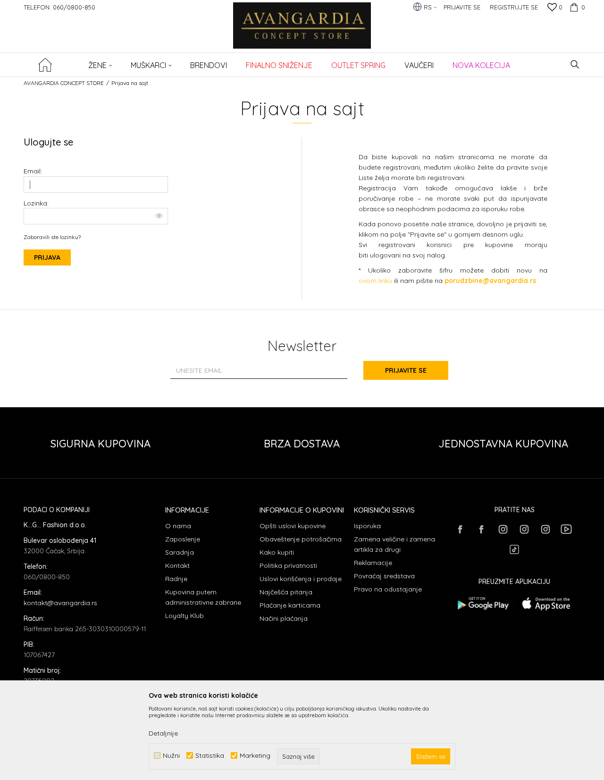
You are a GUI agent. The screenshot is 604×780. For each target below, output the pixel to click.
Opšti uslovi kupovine (293, 526)
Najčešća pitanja (286, 592)
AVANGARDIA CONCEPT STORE (64, 82)
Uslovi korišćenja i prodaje (301, 578)
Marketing (255, 755)
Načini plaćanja (284, 618)
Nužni (171, 755)
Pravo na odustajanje (388, 589)
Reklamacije (373, 562)
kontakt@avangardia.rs (60, 603)
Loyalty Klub (184, 615)
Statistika (209, 755)
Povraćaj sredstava (384, 576)
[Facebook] (460, 529)
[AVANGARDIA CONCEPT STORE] (302, 32)
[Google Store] (482, 603)
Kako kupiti (277, 552)
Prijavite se (406, 370)
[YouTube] (566, 529)
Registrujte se (514, 7)
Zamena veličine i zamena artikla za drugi (394, 544)
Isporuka (367, 526)
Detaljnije (163, 733)
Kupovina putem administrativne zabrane (203, 597)
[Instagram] (502, 529)
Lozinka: (36, 203)
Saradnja (179, 552)
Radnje (176, 578)
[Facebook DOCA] (481, 529)
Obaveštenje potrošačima (301, 539)
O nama (178, 526)
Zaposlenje (182, 539)
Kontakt (177, 565)
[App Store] (546, 603)
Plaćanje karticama (290, 605)
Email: (33, 171)
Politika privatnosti (288, 565)
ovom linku (375, 280)
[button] (575, 64)
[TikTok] (514, 549)
